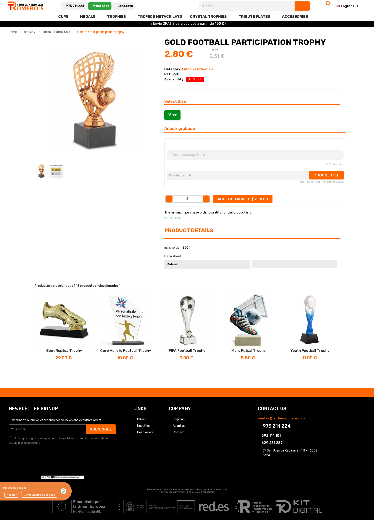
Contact (179, 432)
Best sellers (145, 432)
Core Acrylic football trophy (125, 350)
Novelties (143, 426)
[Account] (315, 6)
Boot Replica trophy (64, 350)
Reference (171, 247)
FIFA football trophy (187, 350)
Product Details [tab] (188, 230)
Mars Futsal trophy (248, 350)
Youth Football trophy (310, 350)
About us (179, 426)
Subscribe (101, 429)
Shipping (179, 419)
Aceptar (12, 494)
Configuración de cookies (39, 494)
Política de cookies (14, 487)
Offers (141, 419)
